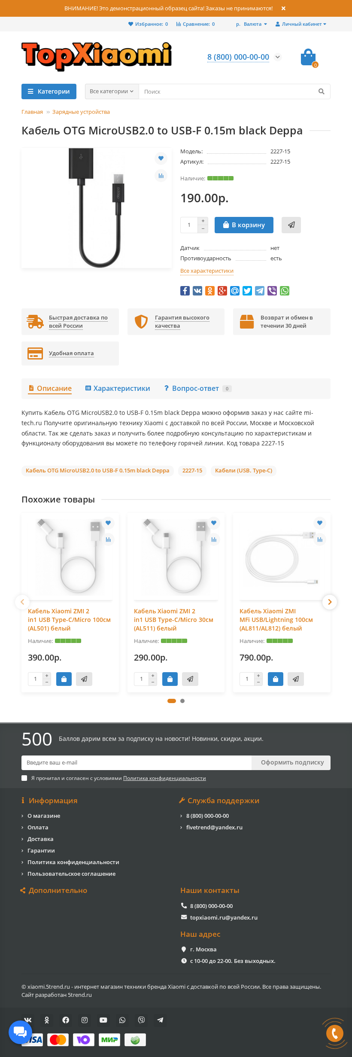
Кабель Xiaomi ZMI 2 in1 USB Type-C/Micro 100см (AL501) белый (69, 619)
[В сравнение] (161, 175)
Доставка (40, 839)
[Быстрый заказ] (291, 225)
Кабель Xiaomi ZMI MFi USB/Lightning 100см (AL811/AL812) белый (276, 619)
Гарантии (41, 850)
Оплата (38, 827)
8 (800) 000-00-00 (207, 815)
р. (248, 24)
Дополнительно (58, 890)
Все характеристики (207, 270)
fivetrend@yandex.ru (214, 827)
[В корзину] (64, 679)
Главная (32, 112)
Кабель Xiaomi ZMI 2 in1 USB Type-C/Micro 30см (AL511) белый (173, 619)
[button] (171, 701)
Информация (53, 800)
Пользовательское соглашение (71, 873)
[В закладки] (161, 158)
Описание (54, 388)
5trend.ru (80, 995)
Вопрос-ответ (200, 388)
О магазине (43, 815)
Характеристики (122, 388)
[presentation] (22, 602)
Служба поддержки (224, 800)
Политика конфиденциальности (73, 862)
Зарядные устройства (81, 112)
